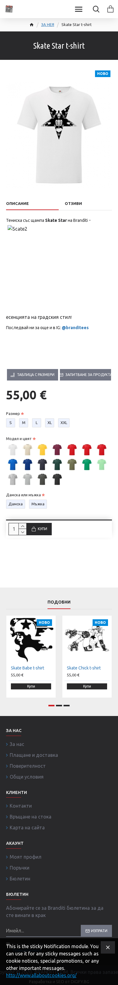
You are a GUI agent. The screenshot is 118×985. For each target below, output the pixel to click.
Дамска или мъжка (23, 495)
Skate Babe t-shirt (27, 668)
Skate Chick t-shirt (84, 668)
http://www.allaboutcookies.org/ (41, 975)
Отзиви (73, 203)
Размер (13, 413)
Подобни (59, 602)
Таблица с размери (35, 375)
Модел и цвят (19, 438)
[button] (51, 705)
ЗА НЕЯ (47, 24)
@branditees (75, 327)
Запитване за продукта (88, 375)
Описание (17, 203)
